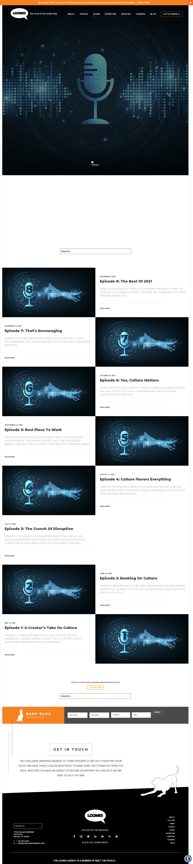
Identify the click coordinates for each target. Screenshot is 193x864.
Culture (171, 820)
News (172, 824)
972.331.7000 (23, 841)
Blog (153, 14)
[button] (188, 859)
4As (109, 836)
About (71, 14)
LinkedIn (95, 836)
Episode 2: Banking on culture (128, 578)
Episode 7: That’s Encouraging (33, 331)
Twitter (88, 836)
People (84, 14)
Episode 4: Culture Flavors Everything (135, 479)
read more (105, 308)
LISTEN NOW (95, 687)
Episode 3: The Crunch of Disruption (39, 529)
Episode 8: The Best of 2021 (126, 281)
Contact (116, 836)
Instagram (81, 836)
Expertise (110, 14)
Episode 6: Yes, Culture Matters (129, 380)
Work (96, 14)
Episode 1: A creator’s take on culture (41, 628)
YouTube (102, 836)
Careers (140, 14)
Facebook (74, 836)
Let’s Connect (171, 14)
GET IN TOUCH (70, 749)
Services (126, 14)
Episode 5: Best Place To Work (33, 430)
